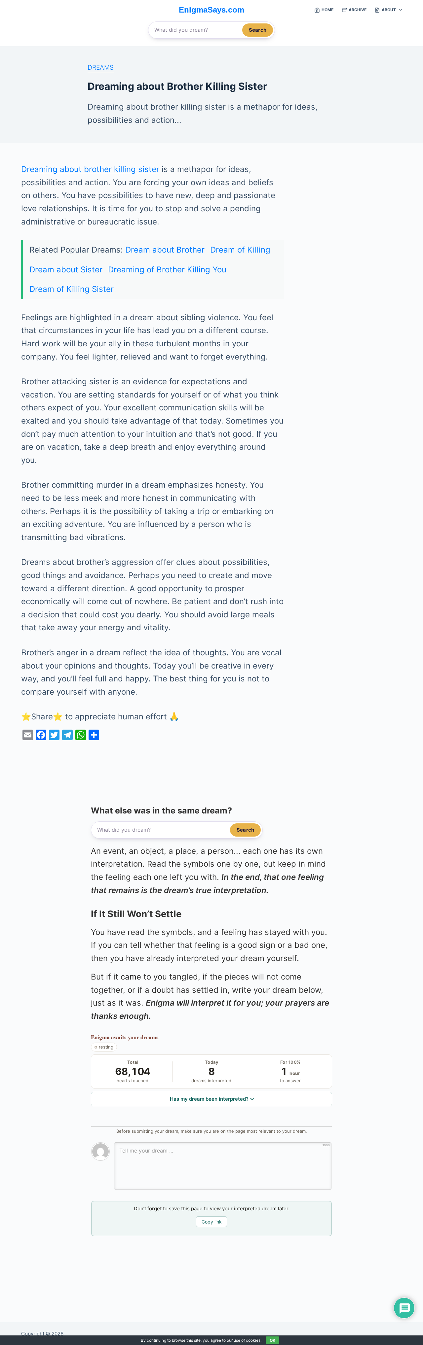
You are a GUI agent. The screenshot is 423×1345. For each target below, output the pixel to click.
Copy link (212, 1221)
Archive (357, 9)
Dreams (101, 67)
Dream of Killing (240, 250)
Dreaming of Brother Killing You (167, 269)
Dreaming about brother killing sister (90, 169)
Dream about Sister (65, 269)
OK (272, 1340)
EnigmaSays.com (211, 9)
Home (327, 9)
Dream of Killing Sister (71, 289)
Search (257, 30)
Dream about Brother (165, 250)
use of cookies (247, 1340)
